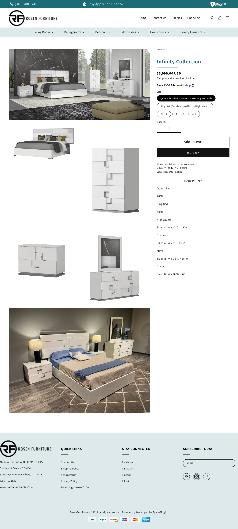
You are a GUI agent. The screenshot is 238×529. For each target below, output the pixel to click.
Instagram (128, 468)
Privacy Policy (69, 481)
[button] (212, 16)
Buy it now (193, 152)
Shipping (162, 78)
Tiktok (125, 481)
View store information (170, 171)
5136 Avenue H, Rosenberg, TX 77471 (21, 474)
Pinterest (127, 474)
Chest (163, 114)
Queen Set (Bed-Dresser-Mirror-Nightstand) (186, 98)
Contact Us (67, 462)
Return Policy (69, 474)
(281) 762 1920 (8, 480)
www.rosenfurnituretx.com (16, 487)
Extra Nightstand (186, 114)
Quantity (161, 121)
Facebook (127, 462)
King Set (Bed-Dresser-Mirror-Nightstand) (184, 106)
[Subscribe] (231, 463)
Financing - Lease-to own (76, 487)
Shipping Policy (70, 468)
